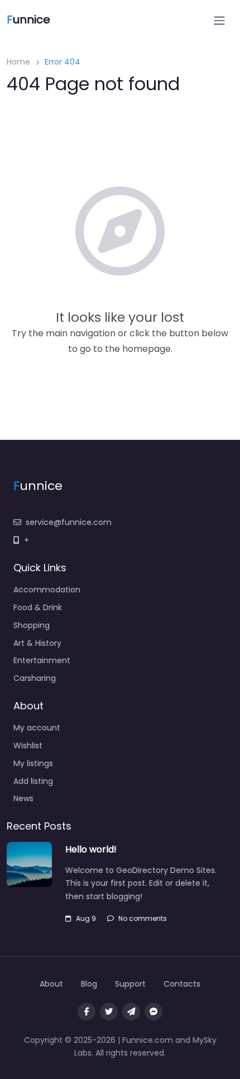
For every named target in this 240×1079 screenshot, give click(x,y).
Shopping (31, 625)
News (23, 798)
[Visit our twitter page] (109, 1012)
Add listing (33, 781)
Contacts (182, 983)
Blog (89, 983)
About (51, 983)
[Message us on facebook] (153, 1012)
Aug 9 (86, 918)
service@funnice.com (69, 522)
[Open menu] (219, 20)
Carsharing (34, 678)
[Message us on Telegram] (131, 1012)
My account (36, 727)
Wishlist (27, 745)
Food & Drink (37, 607)
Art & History (37, 643)
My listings (33, 763)
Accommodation (46, 589)
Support (130, 983)
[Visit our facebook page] (86, 1012)
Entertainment (41, 660)
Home (18, 61)
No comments (142, 918)
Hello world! (91, 849)
